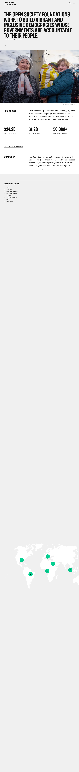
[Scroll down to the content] (5, 45)
